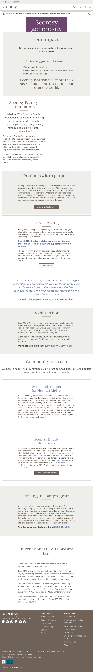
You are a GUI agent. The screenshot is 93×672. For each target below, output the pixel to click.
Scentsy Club (69, 616)
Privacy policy (19, 651)
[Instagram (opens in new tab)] (7, 621)
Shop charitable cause (46, 207)
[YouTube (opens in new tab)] (20, 621)
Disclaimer (50, 651)
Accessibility (30, 654)
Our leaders (45, 623)
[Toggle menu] (88, 7)
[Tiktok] (12, 621)
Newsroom (6, 651)
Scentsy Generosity (49, 620)
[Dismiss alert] (88, 14)
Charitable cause (71, 629)
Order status (69, 632)
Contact (44, 633)
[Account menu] (78, 7)
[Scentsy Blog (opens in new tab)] (25, 621)
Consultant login (34, 657)
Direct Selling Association (13, 657)
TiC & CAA (39, 651)
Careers (43, 630)
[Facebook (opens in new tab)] (3, 621)
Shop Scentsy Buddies (47, 472)
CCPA (30, 651)
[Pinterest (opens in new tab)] (16, 621)
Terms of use (62, 651)
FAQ (66, 645)
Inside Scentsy (46, 626)
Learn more (47, 265)
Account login (70, 642)
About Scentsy (47, 616)
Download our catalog (74, 626)
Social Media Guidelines (12, 654)
